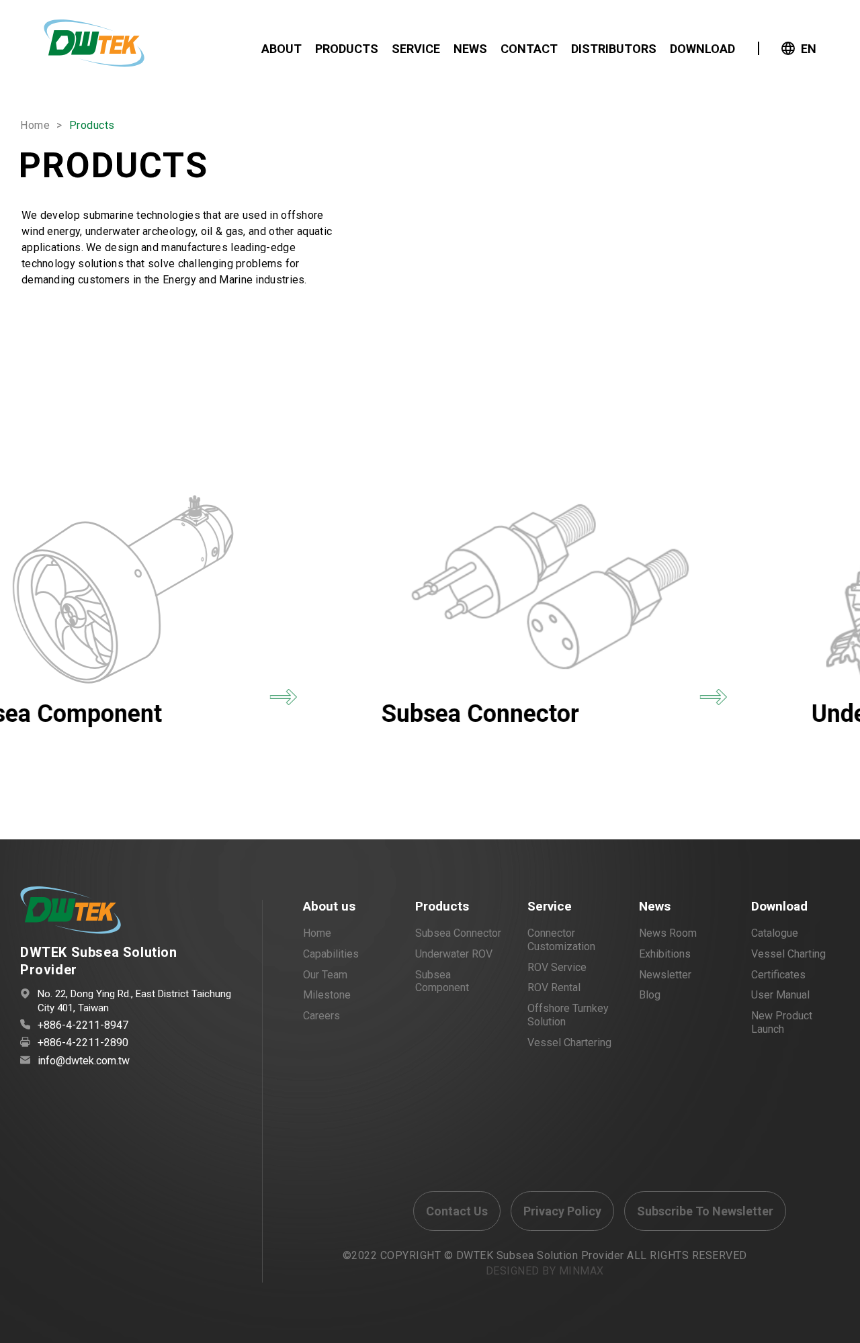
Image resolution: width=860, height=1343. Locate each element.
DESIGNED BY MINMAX (545, 1270)
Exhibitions (665, 953)
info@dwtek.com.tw (84, 1060)
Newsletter (665, 974)
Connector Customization (561, 940)
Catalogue (774, 933)
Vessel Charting (788, 953)
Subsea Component (442, 981)
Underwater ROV (453, 953)
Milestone (327, 994)
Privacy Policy (562, 1211)
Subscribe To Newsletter (705, 1211)
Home (35, 125)
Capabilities (331, 953)
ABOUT (281, 49)
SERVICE (416, 49)
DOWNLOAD (702, 49)
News (655, 906)
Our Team (325, 974)
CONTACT (529, 49)
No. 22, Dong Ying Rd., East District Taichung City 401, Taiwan (134, 1001)
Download (779, 906)
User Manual (780, 994)
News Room (668, 933)
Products (442, 906)
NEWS (470, 49)
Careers (321, 1015)
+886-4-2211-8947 (83, 1025)
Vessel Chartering (569, 1042)
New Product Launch (781, 1022)
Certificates (778, 974)
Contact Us (457, 1211)
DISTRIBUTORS (613, 49)
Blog (649, 994)
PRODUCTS (346, 49)
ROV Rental (553, 987)
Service (549, 906)
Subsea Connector (458, 933)
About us (329, 906)
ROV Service (557, 967)
